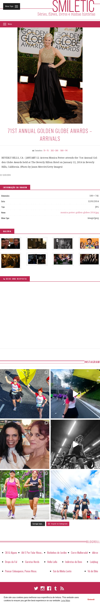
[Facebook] (49, 589)
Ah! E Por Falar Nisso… (32, 552)
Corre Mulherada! (79, 552)
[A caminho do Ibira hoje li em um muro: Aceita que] (24, 494)
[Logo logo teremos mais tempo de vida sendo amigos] (24, 444)
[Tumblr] (56, 589)
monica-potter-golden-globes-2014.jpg (80, 212)
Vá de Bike (93, 571)
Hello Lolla (52, 562)
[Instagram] (42, 589)
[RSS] (62, 589)
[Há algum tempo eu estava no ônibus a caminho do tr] (24, 393)
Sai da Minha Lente (62, 571)
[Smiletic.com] (50, 10)
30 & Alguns (11, 552)
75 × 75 (46, 150)
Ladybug (94, 562)
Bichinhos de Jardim (57, 552)
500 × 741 (64, 150)
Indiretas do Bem (73, 562)
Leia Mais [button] (65, 600)
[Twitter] (36, 589)
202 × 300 (54, 150)
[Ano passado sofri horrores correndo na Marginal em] (75, 494)
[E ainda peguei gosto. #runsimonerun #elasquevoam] (75, 444)
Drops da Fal (11, 562)
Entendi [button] (91, 599)
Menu (10, 23)
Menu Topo (9, 6)
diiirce (95, 552)
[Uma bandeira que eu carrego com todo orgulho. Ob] (75, 393)
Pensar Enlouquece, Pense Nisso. (21, 571)
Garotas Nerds (32, 562)
